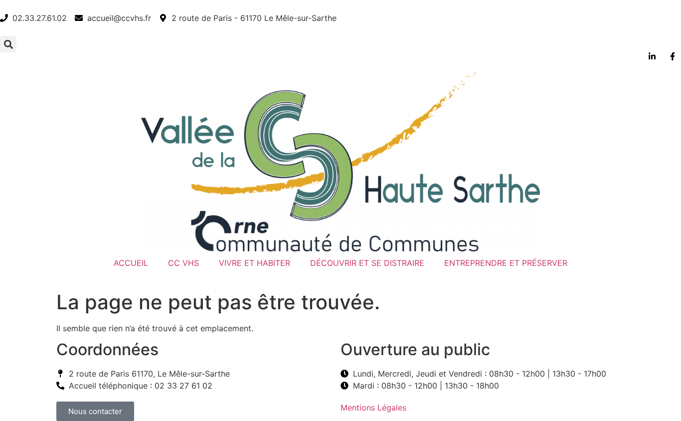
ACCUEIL (131, 263)
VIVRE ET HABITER (254, 263)
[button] (8, 44)
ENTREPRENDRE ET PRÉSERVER (505, 263)
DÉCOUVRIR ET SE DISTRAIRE (367, 263)
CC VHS (183, 263)
